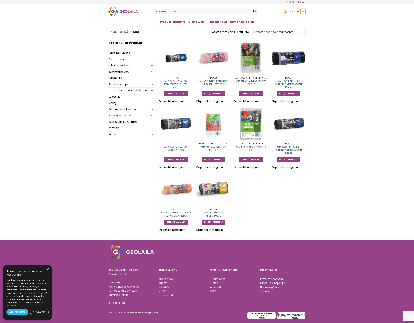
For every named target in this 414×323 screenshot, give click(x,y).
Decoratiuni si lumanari (122, 109)
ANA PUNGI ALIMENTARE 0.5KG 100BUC (214, 149)
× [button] (48, 269)
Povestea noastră (271, 279)
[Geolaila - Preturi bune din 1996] (129, 11)
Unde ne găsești (270, 287)
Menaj (112, 103)
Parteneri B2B (217, 22)
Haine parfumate (119, 53)
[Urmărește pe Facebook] (284, 2)
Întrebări (164, 287)
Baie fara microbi (119, 72)
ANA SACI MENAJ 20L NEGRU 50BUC (213, 214)
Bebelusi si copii (118, 84)
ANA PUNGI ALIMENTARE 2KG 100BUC (251, 83)
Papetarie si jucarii (119, 115)
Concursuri (166, 295)
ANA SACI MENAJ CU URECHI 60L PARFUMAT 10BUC (175, 214)
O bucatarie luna (119, 65)
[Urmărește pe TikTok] (290, 2)
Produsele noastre (172, 22)
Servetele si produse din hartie (127, 90)
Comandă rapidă (242, 22)
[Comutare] (152, 53)
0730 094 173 (116, 303)
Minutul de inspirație (272, 283)
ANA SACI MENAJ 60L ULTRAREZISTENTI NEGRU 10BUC (176, 84)
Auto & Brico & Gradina (122, 122)
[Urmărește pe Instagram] (287, 2)
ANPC (162, 291)
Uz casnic (114, 97)
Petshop (113, 128)
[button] (285, 11)
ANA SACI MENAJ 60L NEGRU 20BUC (176, 149)
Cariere (265, 291)
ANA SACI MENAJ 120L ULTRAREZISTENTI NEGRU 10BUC (288, 150)
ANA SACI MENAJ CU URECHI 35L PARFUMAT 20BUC (213, 83)
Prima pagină (118, 32)
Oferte (163, 283)
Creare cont (167, 279)
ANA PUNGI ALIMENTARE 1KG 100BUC (251, 149)
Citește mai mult (176, 93)
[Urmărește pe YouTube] (293, 2)
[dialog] (27, 292)
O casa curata (117, 59)
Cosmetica (115, 78)
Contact (301, 2)
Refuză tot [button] (39, 312)
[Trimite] (254, 11)
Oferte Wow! (197, 22)
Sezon (112, 134)
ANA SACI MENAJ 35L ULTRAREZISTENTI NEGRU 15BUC (288, 84)
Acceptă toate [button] (17, 312)
